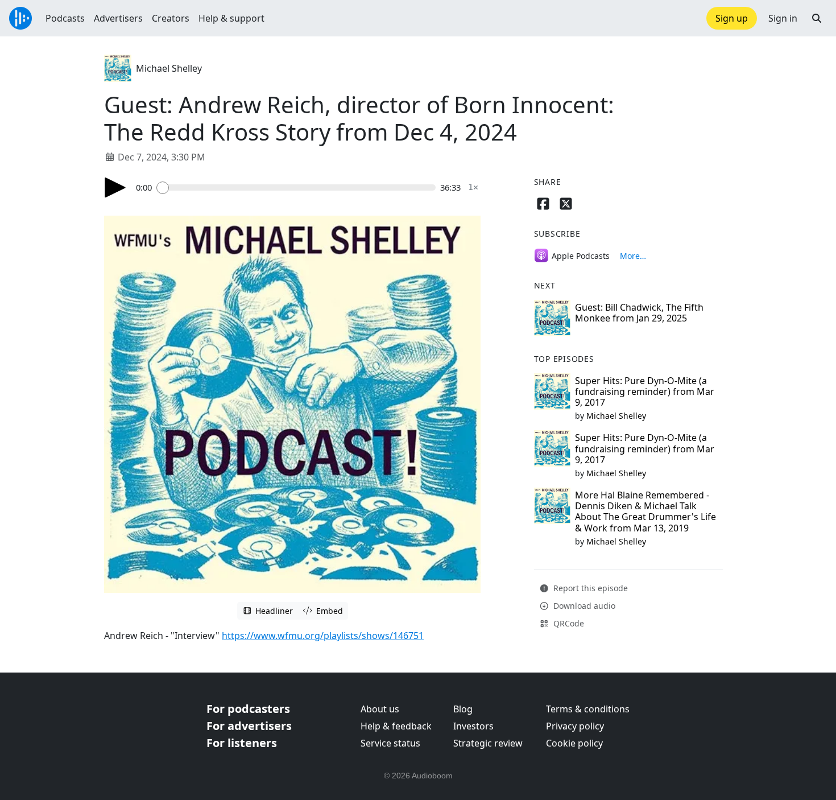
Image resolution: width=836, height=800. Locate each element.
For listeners (241, 742)
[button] (816, 18)
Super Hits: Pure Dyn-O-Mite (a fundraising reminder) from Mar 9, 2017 (644, 391)
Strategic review (488, 743)
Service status (390, 743)
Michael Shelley (169, 68)
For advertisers (249, 725)
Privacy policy (575, 726)
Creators (170, 18)
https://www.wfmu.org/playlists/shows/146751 (323, 635)
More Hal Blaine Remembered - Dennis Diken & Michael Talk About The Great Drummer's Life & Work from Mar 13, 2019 (645, 511)
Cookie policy (574, 743)
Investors (473, 726)
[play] (115, 187)
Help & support (231, 18)
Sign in (782, 18)
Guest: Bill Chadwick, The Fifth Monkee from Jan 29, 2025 (639, 312)
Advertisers (118, 18)
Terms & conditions (588, 709)
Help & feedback (396, 726)
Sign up (731, 18)
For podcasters (248, 708)
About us (380, 709)
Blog (463, 709)
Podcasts (65, 18)
